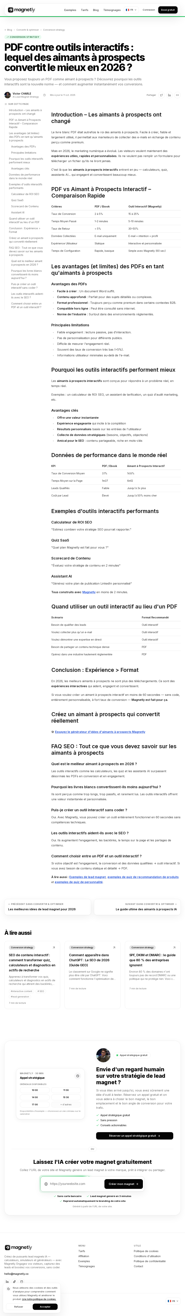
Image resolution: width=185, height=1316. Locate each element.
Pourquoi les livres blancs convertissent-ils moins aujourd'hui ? (26, 274)
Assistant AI (17, 212)
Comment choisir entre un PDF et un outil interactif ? (26, 305)
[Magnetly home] (21, 10)
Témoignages (112, 10)
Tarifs (84, 10)
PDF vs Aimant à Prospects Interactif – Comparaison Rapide (25, 123)
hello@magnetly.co (16, 1273)
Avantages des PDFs (23, 146)
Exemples (70, 10)
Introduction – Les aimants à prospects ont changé (25, 112)
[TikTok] (14, 1281)
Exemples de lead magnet (87, 877)
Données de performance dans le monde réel (24, 176)
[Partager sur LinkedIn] (169, 95)
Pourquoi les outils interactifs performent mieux (26, 160)
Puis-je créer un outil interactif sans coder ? (24, 286)
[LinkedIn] (7, 1281)
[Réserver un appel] (22, 1281)
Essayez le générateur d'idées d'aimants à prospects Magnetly (100, 732)
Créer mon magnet (121, 1184)
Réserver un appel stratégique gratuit (132, 1135)
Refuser (18, 1306)
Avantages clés (20, 168)
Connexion (149, 9)
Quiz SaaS (17, 200)
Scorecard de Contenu (25, 206)
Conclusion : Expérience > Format (24, 230)
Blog (96, 10)
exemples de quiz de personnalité (79, 882)
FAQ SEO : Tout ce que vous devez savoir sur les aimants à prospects (26, 251)
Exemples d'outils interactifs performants (25, 186)
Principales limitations (23, 152)
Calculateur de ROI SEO (25, 194)
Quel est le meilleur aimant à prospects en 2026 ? (26, 262)
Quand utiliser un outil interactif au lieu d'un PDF (24, 220)
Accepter (45, 1306)
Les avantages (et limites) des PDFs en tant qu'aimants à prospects (26, 137)
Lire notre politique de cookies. (39, 1299)
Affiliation (83, 1256)
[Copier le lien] (177, 95)
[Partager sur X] (161, 95)
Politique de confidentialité (150, 1261)
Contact (138, 1266)
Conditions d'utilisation (147, 1256)
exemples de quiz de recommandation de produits (143, 877)
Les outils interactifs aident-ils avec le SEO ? (27, 295)
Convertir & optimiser (27, 29)
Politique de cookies (146, 1251)
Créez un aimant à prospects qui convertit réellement (26, 239)
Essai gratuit (168, 9)
